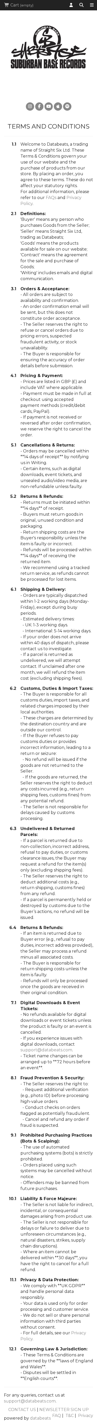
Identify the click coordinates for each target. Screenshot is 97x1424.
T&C (69, 1415)
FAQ (56, 1415)
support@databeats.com (46, 1049)
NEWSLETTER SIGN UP (64, 1409)
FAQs (51, 197)
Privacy (85, 1415)
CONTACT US (22, 1409)
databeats (40, 1418)
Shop (92, 5)
